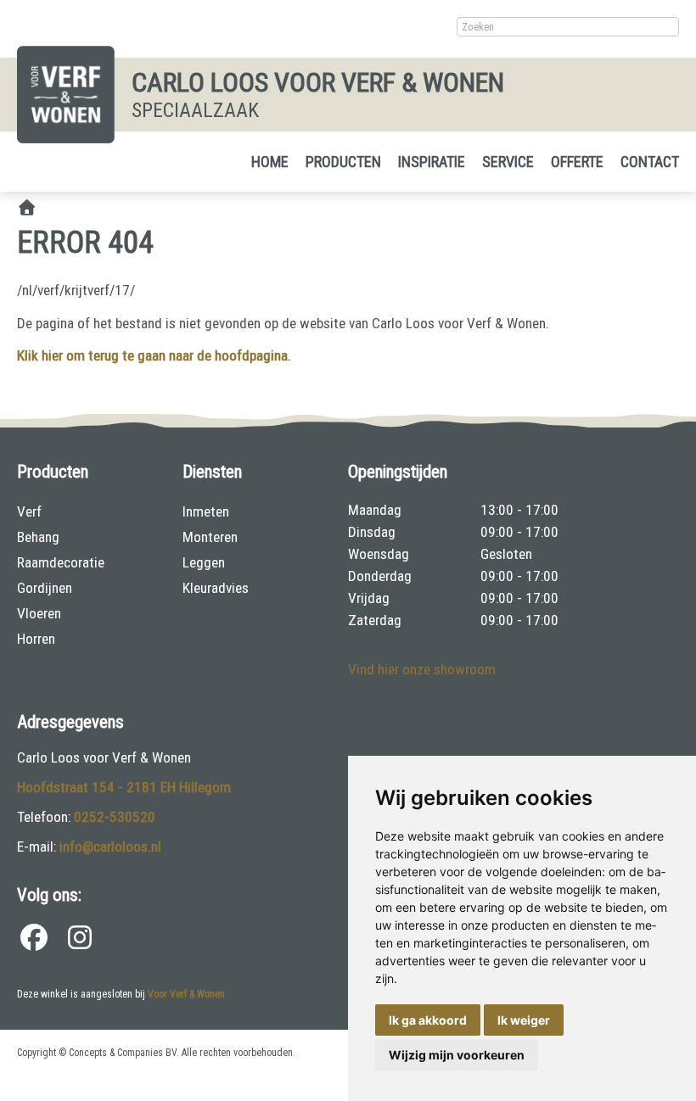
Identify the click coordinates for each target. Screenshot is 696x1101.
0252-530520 (114, 816)
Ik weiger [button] (523, 1020)
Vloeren (39, 613)
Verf (29, 511)
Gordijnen (44, 587)
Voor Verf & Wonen (186, 994)
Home (270, 161)
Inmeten (205, 511)
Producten (343, 161)
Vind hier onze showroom (422, 669)
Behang (38, 536)
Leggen (203, 562)
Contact (649, 161)
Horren (36, 638)
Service (508, 161)
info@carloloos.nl (110, 846)
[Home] (26, 208)
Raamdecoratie (60, 562)
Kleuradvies (215, 587)
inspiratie (431, 161)
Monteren (210, 536)
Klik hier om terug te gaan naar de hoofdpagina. (154, 355)
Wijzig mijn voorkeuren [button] (457, 1055)
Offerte (577, 161)
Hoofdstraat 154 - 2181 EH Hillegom (124, 787)
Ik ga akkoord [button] (428, 1020)
